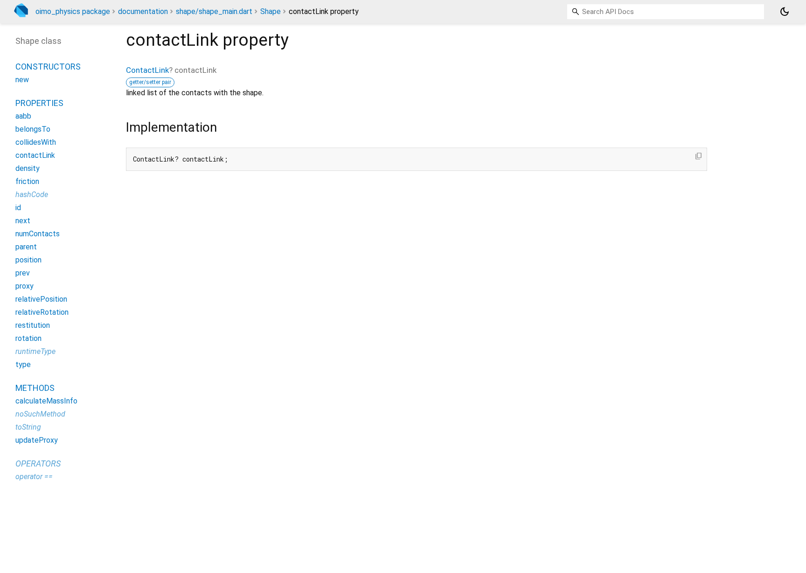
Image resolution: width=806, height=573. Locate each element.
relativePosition (41, 299)
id (18, 207)
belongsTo (32, 129)
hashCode (31, 194)
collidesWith (35, 142)
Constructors (48, 66)
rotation (28, 338)
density (27, 168)
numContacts (37, 233)
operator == (34, 476)
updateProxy (36, 440)
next (22, 220)
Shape (270, 11)
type (23, 364)
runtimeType (35, 351)
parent (26, 246)
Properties (39, 103)
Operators (38, 463)
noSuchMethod (40, 414)
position (28, 259)
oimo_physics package (72, 11)
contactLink (35, 155)
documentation (143, 11)
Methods (35, 388)
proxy (24, 286)
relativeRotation (42, 312)
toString (28, 427)
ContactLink (147, 70)
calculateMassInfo (46, 400)
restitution (32, 325)
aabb (23, 116)
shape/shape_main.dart (214, 11)
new (22, 79)
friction (27, 181)
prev (22, 273)
